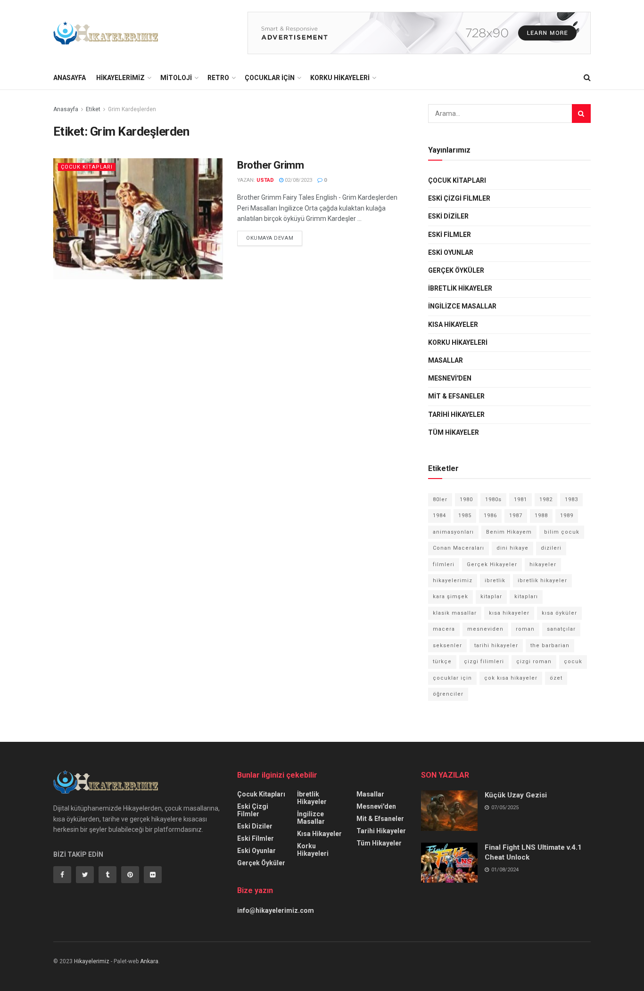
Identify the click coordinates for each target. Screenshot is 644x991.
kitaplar (491, 596)
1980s (493, 499)
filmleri (443, 564)
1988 (541, 515)
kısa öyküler (559, 613)
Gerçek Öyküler (456, 270)
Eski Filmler (449, 234)
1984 (439, 515)
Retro (218, 77)
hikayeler (542, 564)
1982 (546, 499)
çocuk (573, 661)
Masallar (445, 360)
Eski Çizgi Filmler (459, 198)
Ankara (149, 961)
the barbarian (550, 645)
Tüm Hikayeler (453, 432)
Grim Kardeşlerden (132, 109)
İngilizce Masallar (462, 306)
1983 (571, 499)
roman (525, 629)
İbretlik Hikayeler (460, 288)
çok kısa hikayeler (510, 678)
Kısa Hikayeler (453, 324)
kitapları (526, 596)
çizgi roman (534, 661)
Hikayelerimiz (120, 77)
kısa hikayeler (509, 613)
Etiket (93, 109)
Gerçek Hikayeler (492, 564)
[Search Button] (581, 113)
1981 (520, 499)
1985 (464, 515)
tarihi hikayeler (496, 645)
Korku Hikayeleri (340, 77)
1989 (566, 515)
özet (556, 678)
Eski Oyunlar (450, 252)
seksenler (447, 645)
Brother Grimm (270, 165)
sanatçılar (561, 629)
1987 (515, 515)
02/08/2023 (297, 180)
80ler (440, 499)
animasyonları (453, 532)
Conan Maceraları (458, 548)
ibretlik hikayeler (542, 580)
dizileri (551, 548)
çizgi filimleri (484, 661)
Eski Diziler (448, 216)
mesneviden (485, 629)
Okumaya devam (269, 238)
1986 (490, 515)
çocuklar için (452, 678)
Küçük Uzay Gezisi (516, 795)
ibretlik (495, 580)
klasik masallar (455, 613)
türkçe (442, 661)
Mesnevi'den (449, 378)
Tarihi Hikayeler (456, 414)
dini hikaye (512, 548)
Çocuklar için (270, 77)
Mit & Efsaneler (456, 396)
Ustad (265, 180)
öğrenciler (448, 694)
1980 (466, 499)
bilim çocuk (561, 532)
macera (444, 629)
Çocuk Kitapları (87, 167)
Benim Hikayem (509, 532)
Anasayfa (69, 77)
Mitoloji (176, 77)
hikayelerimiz (452, 580)
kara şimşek (450, 596)
